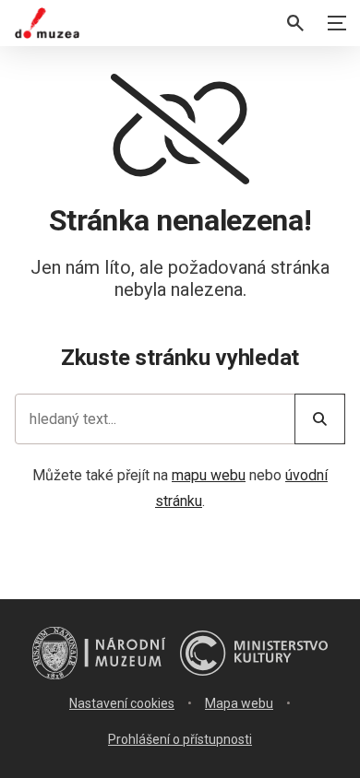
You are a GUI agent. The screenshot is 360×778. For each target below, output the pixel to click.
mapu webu (209, 475)
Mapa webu (239, 703)
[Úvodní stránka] (47, 23)
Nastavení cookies (121, 703)
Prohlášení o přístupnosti (180, 739)
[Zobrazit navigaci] (337, 23)
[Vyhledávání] (295, 23)
